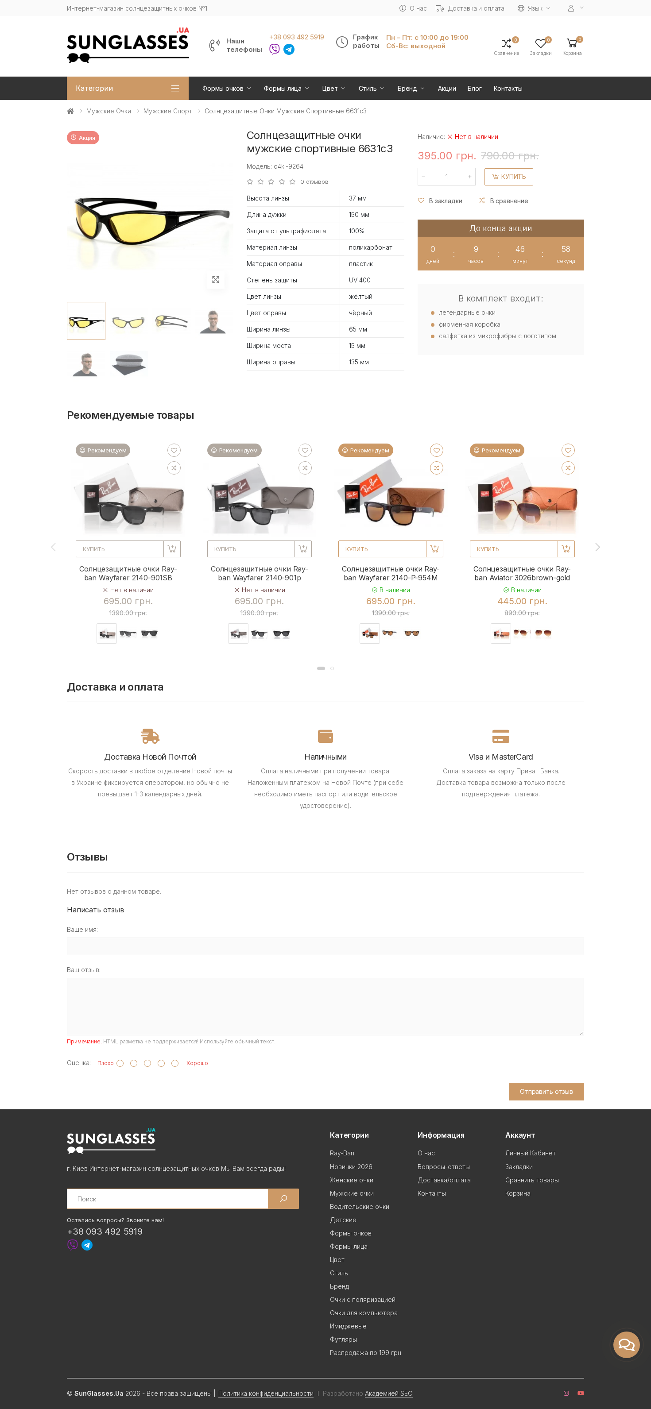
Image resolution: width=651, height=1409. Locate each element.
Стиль (368, 88)
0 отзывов (314, 182)
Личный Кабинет (530, 1153)
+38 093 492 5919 (296, 37)
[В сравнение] (174, 468)
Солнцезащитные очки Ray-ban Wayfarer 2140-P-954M (390, 573)
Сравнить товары (532, 1180)
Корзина (518, 1193)
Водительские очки (359, 1206)
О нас (418, 8)
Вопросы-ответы (444, 1166)
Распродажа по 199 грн (365, 1352)
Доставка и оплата (476, 8)
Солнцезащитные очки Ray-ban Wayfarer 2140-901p (259, 573)
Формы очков (222, 88)
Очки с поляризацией (362, 1299)
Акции (447, 88)
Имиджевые (348, 1326)
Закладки (519, 1166)
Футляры (343, 1339)
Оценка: (79, 1062)
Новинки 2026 (351, 1166)
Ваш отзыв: (84, 969)
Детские (343, 1220)
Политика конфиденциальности (266, 1393)
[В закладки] (174, 450)
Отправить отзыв (546, 1091)
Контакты (508, 88)
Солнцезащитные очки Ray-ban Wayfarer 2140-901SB (128, 573)
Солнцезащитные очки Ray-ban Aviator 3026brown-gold (522, 573)
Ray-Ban (342, 1153)
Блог (474, 88)
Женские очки (351, 1180)
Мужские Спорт (167, 111)
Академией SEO (389, 1393)
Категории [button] (94, 88)
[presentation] (54, 547)
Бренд (407, 88)
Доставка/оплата (444, 1180)
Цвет (329, 88)
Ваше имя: (82, 929)
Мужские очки (108, 111)
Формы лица (283, 88)
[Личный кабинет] (576, 8)
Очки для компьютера (364, 1312)
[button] (572, 46)
